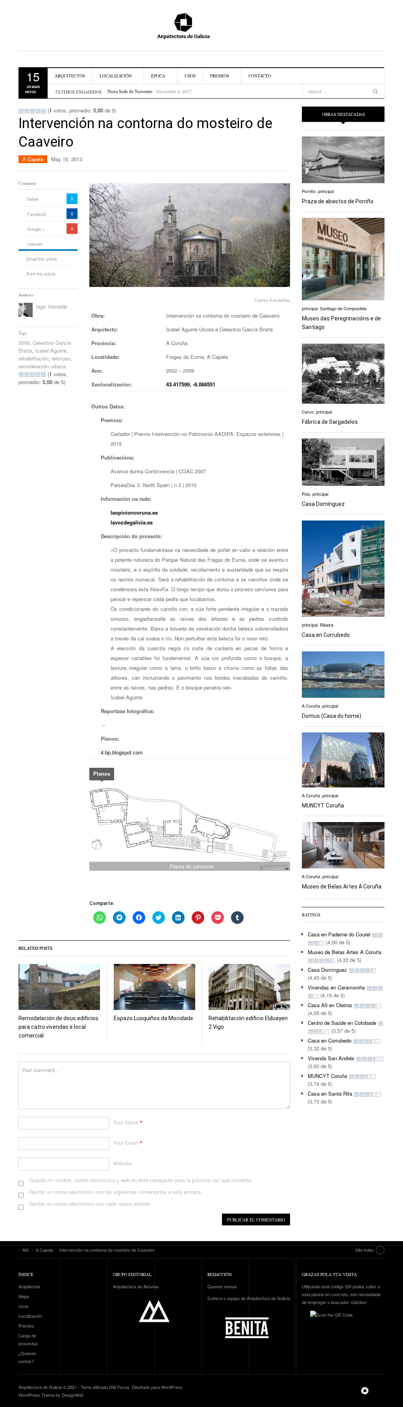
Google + (35, 229)
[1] (21, 111)
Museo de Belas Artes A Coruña (341, 886)
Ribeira (326, 625)
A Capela (32, 159)
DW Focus (119, 1387)
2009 (24, 342)
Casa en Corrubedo (326, 635)
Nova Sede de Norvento (129, 88)
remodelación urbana (42, 366)
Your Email (125, 1142)
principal (326, 191)
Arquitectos (70, 76)
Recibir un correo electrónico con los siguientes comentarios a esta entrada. (115, 1191)
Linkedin (35, 244)
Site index (364, 1250)
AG (201, 25)
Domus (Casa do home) (331, 716)
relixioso (61, 358)
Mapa (23, 1296)
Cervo (308, 411)
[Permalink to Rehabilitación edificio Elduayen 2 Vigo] (249, 987)
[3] (32, 111)
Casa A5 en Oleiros (330, 1005)
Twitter (32, 199)
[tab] (101, 775)
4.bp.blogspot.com (122, 752)
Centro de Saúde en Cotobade (342, 1022)
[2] (27, 111)
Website (122, 1163)
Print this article (40, 273)
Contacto (259, 76)
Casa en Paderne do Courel (339, 934)
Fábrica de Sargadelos (330, 422)
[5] (43, 111)
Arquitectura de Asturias (136, 1286)
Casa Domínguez (323, 504)
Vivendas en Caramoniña (336, 987)
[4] (38, 111)
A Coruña (311, 706)
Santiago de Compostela (343, 308)
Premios (219, 76)
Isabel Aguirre (51, 350)
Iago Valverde (51, 306)
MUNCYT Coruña (323, 805)
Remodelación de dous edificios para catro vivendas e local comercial (58, 1027)
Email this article (41, 259)
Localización (116, 76)
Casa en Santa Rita (330, 1093)
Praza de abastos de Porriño (337, 201)
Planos (101, 774)
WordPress (172, 1387)
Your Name (125, 1122)
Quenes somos (222, 1286)
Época (158, 76)
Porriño (309, 191)
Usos (190, 76)
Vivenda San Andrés (331, 1058)
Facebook (36, 214)
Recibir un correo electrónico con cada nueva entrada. (90, 1203)
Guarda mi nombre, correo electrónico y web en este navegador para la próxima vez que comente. (141, 1180)
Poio (306, 494)
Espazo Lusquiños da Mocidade (153, 1018)
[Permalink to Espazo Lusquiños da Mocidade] (154, 987)
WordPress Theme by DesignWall (50, 1395)
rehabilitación (33, 358)
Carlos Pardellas (272, 300)
